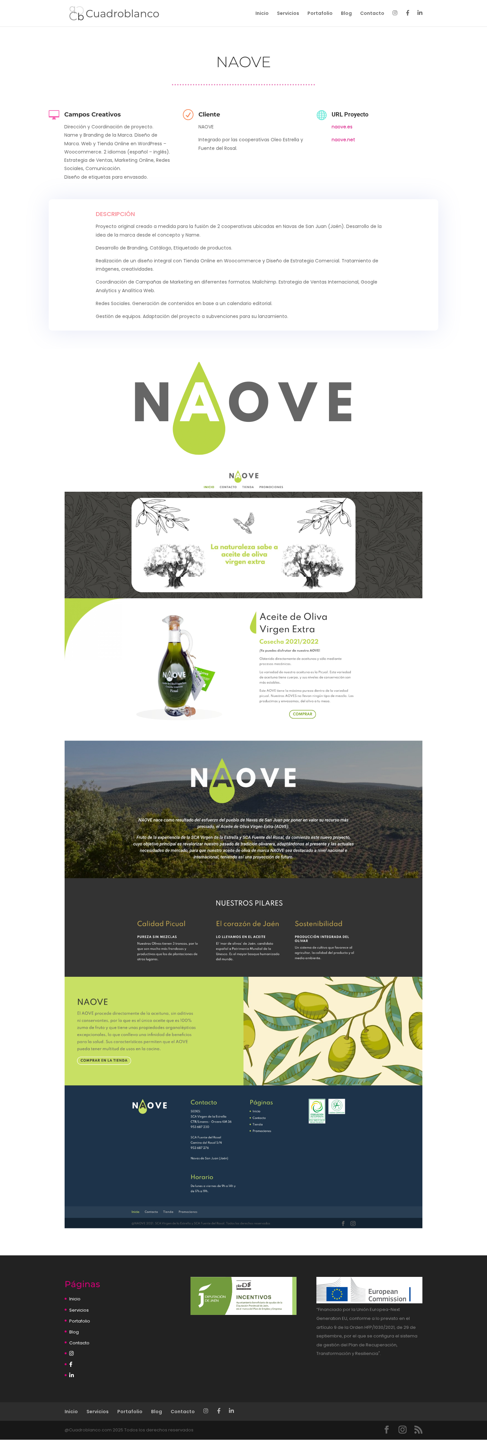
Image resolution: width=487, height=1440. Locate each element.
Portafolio (320, 14)
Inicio (262, 14)
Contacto (372, 14)
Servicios (288, 14)
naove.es (342, 126)
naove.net (343, 139)
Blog (346, 14)
